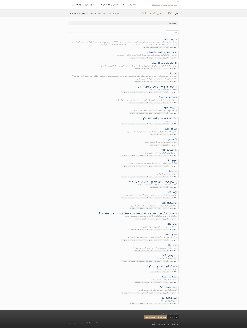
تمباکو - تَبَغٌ (172, 160)
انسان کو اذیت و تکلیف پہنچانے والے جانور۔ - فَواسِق (157, 86)
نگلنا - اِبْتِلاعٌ (172, 139)
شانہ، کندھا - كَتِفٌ (169, 203)
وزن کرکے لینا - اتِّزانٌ (169, 150)
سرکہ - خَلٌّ (172, 171)
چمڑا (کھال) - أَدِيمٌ (170, 255)
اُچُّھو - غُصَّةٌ (172, 192)
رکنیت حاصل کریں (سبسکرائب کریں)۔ (155, 317)
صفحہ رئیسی (132, 4)
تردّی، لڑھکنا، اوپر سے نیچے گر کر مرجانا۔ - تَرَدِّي (160, 118)
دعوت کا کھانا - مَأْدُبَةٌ (168, 287)
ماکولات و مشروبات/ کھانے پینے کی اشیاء (79, 13)
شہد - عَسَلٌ (172, 224)
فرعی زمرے (173, 22)
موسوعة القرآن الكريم (172, 324)
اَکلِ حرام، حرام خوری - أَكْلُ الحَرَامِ (164, 63)
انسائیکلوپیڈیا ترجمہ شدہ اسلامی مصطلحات (166, 323)
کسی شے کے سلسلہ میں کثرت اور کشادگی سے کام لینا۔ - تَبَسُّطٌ (152, 181)
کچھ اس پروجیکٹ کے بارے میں (109, 4)
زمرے (123, 4)
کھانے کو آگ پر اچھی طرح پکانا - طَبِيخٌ (162, 266)
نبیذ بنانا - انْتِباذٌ (171, 129)
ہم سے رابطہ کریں (90, 4)
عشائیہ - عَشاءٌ (171, 234)
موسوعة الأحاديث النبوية (158, 324)
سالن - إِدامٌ (172, 245)
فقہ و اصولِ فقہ (95, 13)
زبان (79, 4)
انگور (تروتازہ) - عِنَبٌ (169, 298)
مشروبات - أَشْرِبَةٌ (170, 107)
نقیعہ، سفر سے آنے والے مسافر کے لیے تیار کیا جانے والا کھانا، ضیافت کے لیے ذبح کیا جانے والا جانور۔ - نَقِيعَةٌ (138, 213)
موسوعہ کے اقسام (106, 13)
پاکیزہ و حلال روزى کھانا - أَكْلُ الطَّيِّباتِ (162, 52)
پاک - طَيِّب (173, 73)
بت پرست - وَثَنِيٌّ (170, 39)
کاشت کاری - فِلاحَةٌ (169, 276)
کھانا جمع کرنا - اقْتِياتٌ (168, 97)
